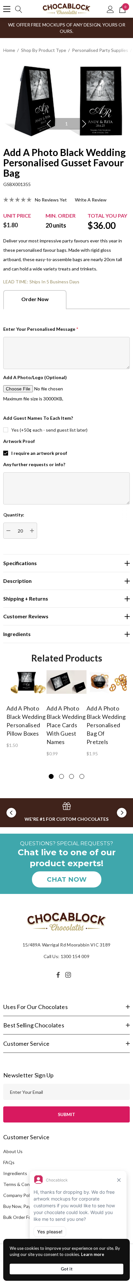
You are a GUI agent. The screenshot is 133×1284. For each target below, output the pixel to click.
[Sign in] (110, 9)
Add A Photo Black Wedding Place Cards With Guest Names (66, 725)
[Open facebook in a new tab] (58, 974)
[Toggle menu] (6, 9)
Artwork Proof (19, 441)
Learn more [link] (92, 1254)
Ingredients (15, 1173)
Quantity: (13, 514)
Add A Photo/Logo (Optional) (35, 377)
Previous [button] (49, 124)
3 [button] (71, 776)
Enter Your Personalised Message (40, 329)
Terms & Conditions (23, 1184)
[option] (66, 100)
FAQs (9, 1162)
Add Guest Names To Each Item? (38, 418)
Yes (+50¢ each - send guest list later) (49, 430)
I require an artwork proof (39, 453)
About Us (13, 1151)
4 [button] (81, 776)
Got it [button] (67, 1268)
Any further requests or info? (34, 464)
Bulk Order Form (19, 1217)
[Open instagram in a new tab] (69, 974)
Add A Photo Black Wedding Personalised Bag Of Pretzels (106, 725)
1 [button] (66, 123)
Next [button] (84, 124)
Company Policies (21, 1195)
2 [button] (61, 776)
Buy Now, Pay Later (22, 1206)
